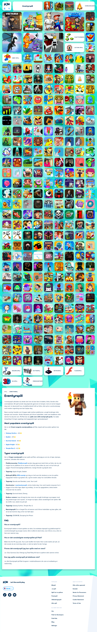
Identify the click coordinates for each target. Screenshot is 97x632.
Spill (5, 391)
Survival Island (11, 441)
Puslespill (54, 596)
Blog (53, 622)
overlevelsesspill (21, 485)
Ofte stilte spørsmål (79, 585)
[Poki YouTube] (14, 595)
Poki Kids (54, 618)
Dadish (8, 437)
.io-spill (54, 589)
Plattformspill (22, 463)
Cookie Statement (78, 599)
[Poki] (7, 4)
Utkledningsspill (56, 599)
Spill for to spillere (57, 592)
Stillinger (54, 625)
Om (53, 611)
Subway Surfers (11, 433)
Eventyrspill (14, 391)
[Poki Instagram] (9, 595)
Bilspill (54, 585)
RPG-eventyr (21, 475)
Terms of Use (77, 603)
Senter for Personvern (79, 592)
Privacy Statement (78, 596)
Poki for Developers (58, 615)
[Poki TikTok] (4, 595)
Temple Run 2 (10, 448)
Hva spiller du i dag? (9, 8)
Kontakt (75, 589)
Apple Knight (10, 444)
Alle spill (54, 603)
